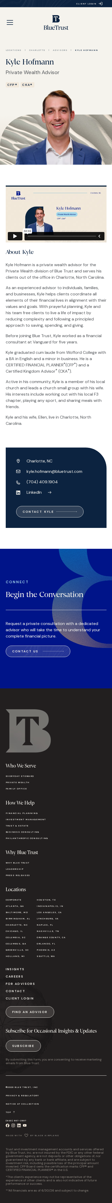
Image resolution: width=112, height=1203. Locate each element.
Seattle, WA (46, 956)
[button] (10, 22)
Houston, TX (46, 900)
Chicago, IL (14, 931)
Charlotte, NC (17, 925)
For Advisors (20, 983)
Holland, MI (15, 956)
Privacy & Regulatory (22, 1095)
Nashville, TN (48, 931)
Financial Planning (22, 813)
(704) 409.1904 (42, 482)
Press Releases (18, 875)
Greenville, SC (17, 950)
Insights (15, 969)
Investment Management (26, 819)
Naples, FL (45, 925)
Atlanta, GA (15, 906)
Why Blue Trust (18, 863)
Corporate (14, 900)
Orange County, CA (51, 937)
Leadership (15, 869)
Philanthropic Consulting (27, 838)
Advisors (60, 50)
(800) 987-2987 (16, 1120)
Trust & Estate (17, 826)
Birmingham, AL (18, 919)
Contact (16, 991)
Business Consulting (22, 832)
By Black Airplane (44, 1135)
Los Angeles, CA (49, 912)
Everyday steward (20, 776)
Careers (15, 976)
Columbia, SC (16, 937)
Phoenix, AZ (46, 950)
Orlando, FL (46, 944)
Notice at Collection (22, 1104)
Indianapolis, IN (50, 906)
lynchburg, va (48, 919)
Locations (14, 50)
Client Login (20, 998)
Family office (16, 789)
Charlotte (37, 50)
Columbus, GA (16, 944)
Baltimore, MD (17, 912)
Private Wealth (18, 782)
